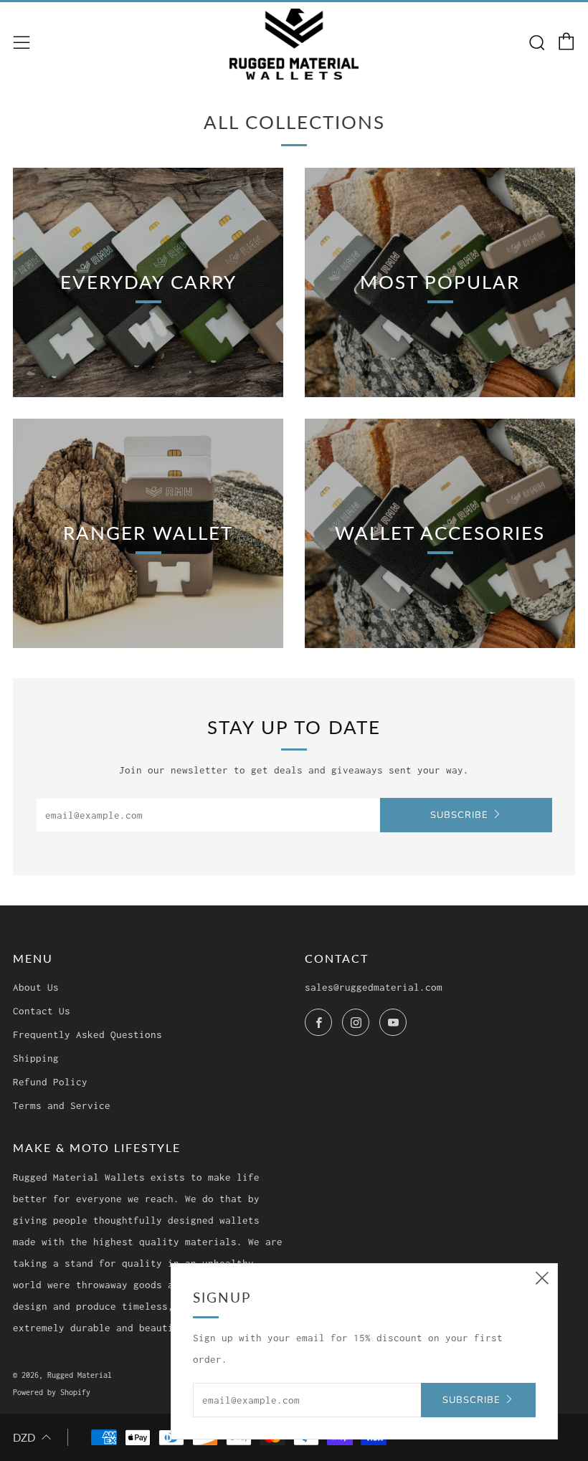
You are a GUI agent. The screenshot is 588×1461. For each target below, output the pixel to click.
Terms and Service (61, 1105)
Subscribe (459, 815)
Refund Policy (50, 1082)
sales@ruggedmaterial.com (373, 987)
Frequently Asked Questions (87, 1034)
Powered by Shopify (51, 1392)
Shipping (36, 1058)
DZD (24, 1437)
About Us (36, 987)
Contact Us (41, 1011)
